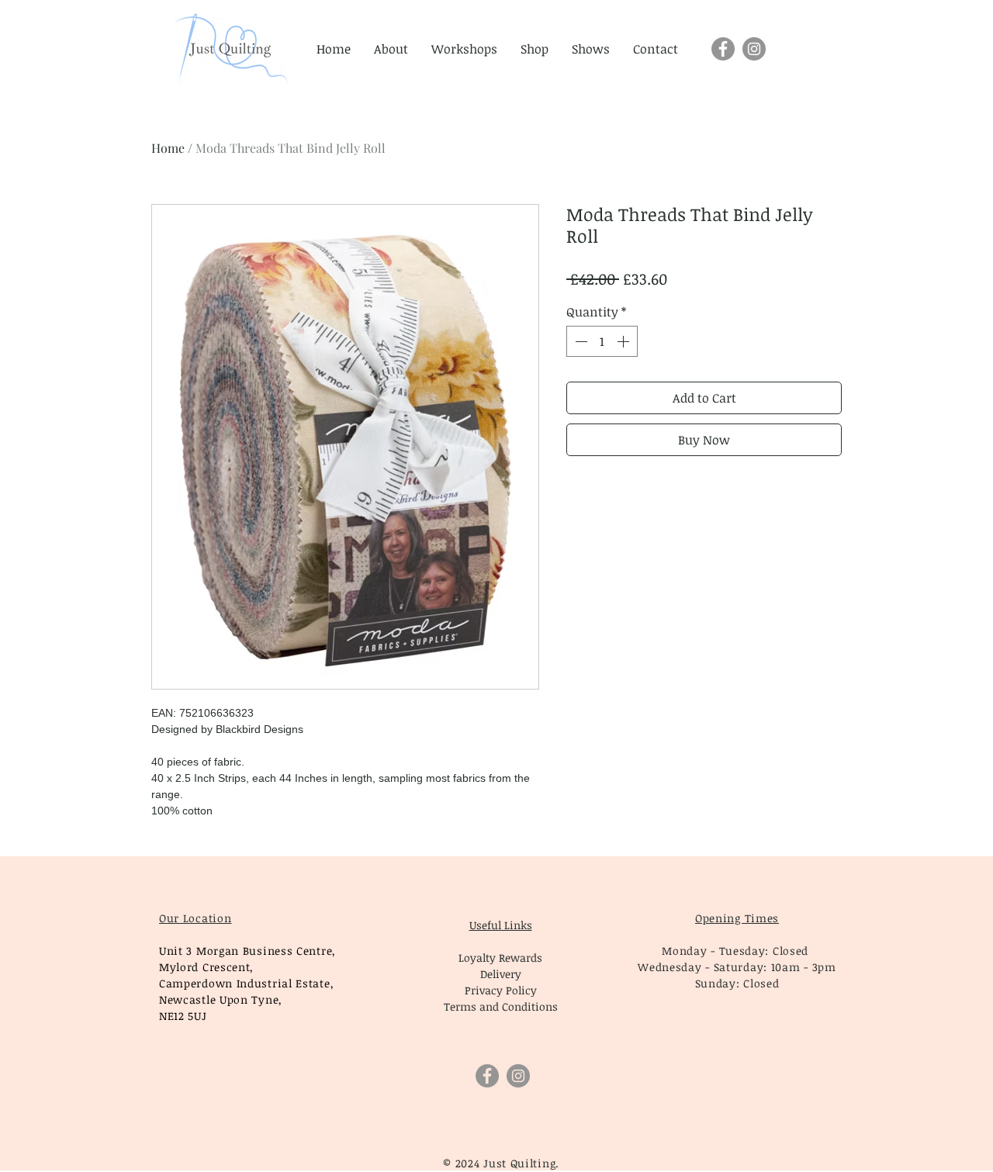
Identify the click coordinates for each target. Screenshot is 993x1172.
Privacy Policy (501, 990)
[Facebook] (723, 49)
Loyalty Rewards (500, 957)
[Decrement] (579, 341)
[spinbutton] (602, 341)
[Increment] (624, 341)
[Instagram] (754, 49)
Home (168, 148)
